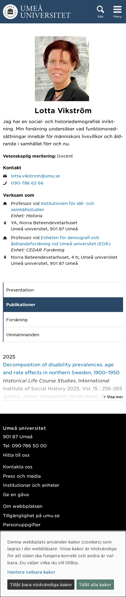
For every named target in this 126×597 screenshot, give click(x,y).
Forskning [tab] (17, 319)
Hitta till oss (16, 455)
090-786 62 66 (27, 182)
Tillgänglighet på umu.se (31, 515)
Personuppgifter (21, 524)
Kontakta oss (18, 466)
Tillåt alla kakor (95, 584)
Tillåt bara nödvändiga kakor (41, 584)
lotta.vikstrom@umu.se (35, 175)
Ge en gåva (16, 494)
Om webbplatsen (22, 506)
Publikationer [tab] (20, 304)
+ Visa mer (113, 396)
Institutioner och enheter (31, 485)
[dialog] (63, 564)
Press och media (22, 476)
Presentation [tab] (20, 289)
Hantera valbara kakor (31, 571)
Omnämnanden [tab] (22, 334)
